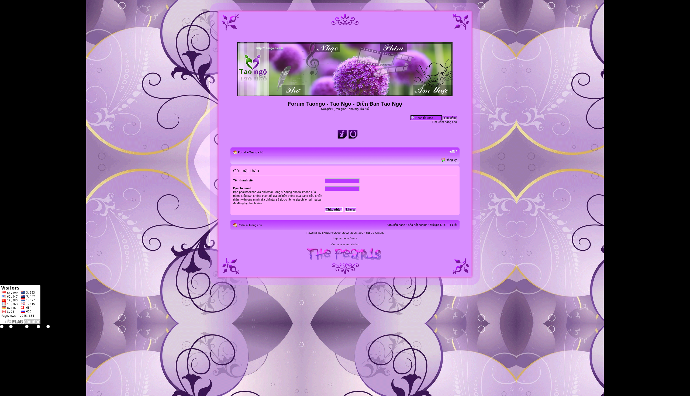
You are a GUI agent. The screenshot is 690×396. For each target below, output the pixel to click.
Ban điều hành (396, 224)
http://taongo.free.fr (345, 238)
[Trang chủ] (345, 94)
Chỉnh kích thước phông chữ (453, 151)
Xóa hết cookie (417, 224)
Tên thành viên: (244, 180)
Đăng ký (451, 159)
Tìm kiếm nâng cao (444, 121)
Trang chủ (256, 152)
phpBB (326, 232)
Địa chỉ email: (242, 188)
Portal (242, 152)
